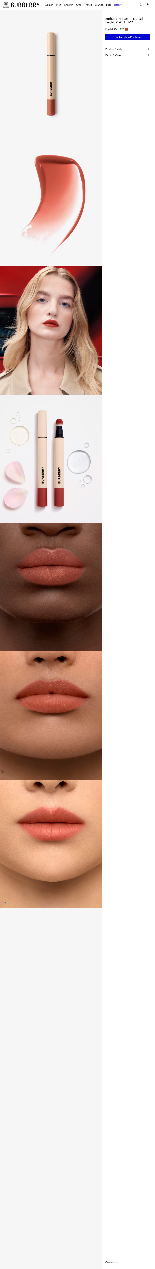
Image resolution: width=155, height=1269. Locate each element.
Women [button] (49, 4)
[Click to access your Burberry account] (148, 5)
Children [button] (68, 4)
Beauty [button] (118, 4)
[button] (127, 37)
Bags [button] (108, 4)
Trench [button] (88, 4)
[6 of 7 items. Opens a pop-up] (51, 715)
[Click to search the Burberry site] (141, 5)
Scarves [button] (99, 4)
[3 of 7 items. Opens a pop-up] (51, 330)
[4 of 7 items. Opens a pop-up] (51, 459)
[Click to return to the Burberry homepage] (25, 5)
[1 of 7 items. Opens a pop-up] (51, 74)
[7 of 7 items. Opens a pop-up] (51, 844)
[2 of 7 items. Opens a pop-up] (51, 202)
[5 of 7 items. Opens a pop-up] (51, 587)
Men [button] (58, 4)
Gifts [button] (78, 4)
